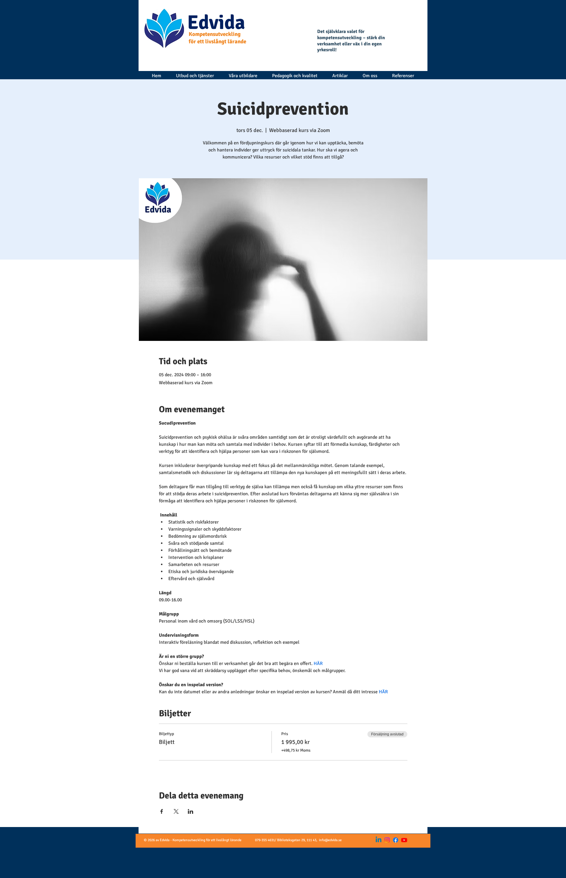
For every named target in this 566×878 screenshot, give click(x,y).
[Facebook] (395, 840)
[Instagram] (387, 840)
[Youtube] (404, 840)
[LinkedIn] (378, 840)
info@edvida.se (330, 840)
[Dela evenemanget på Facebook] (161, 811)
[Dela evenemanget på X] (176, 811)
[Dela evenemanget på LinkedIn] (190, 811)
